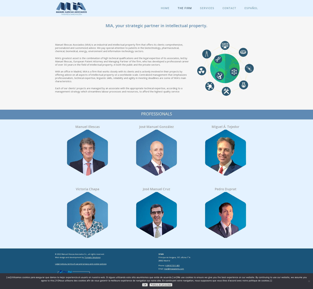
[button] (87, 153)
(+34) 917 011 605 (172, 265)
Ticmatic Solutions (92, 257)
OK (145, 285)
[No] (309, 281)
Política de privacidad (161, 285)
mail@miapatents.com (174, 269)
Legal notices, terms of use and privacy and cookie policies (80, 264)
